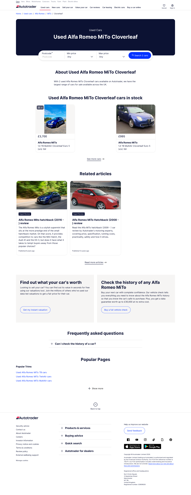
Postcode (46, 53)
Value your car (81, 7)
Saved (164, 8)
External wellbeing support (27, 455)
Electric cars (119, 7)
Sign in (172, 8)
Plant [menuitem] (64, 1)
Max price (103, 53)
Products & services (77, 428)
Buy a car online (134, 7)
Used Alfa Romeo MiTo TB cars (31, 372)
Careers (19, 437)
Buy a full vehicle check (115, 309)
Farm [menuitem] (59, 1)
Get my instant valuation (35, 309)
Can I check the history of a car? (75, 343)
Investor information (24, 440)
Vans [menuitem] (23, 1)
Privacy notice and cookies (27, 444)
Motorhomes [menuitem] (36, 1)
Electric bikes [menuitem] (73, 1)
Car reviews (95, 7)
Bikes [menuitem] (28, 1)
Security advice (22, 426)
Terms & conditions (24, 448)
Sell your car (67, 7)
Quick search (73, 443)
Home (18, 13)
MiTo (49, 13)
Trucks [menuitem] (53, 1)
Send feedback (134, 430)
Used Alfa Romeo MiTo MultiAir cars (34, 380)
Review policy (22, 451)
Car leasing (107, 7)
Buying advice (74, 435)
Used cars (45, 7)
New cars (56, 7)
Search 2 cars (141, 55)
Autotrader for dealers (79, 451)
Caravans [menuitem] (45, 1)
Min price (71, 53)
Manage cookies (22, 460)
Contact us (20, 429)
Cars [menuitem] (17, 1)
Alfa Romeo (40, 13)
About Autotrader (23, 433)
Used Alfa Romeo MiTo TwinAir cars (33, 376)
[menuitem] (45, 7)
